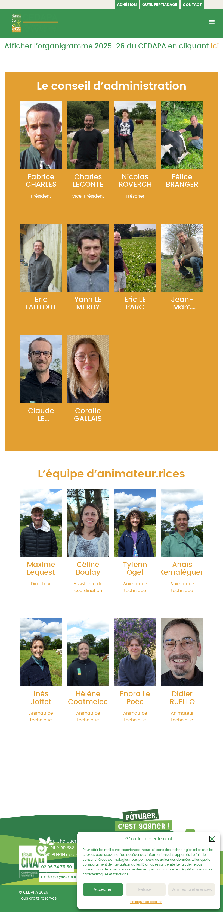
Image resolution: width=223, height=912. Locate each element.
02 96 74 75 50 (56, 867)
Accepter (103, 890)
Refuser (145, 890)
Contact (192, 5)
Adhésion (127, 5)
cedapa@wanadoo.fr (64, 877)
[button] (212, 838)
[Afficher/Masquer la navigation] (211, 21)
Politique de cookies (146, 902)
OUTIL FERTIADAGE (159, 5)
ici (215, 46)
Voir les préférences (191, 890)
